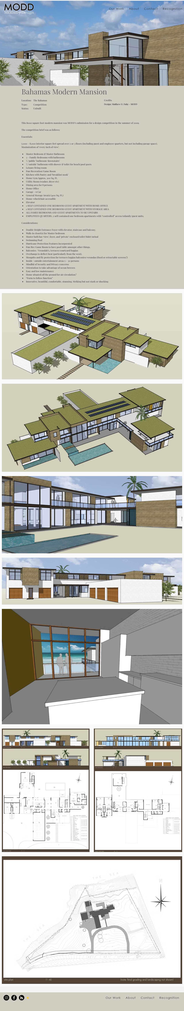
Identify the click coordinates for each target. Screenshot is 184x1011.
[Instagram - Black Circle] (6, 998)
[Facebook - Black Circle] (14, 998)
